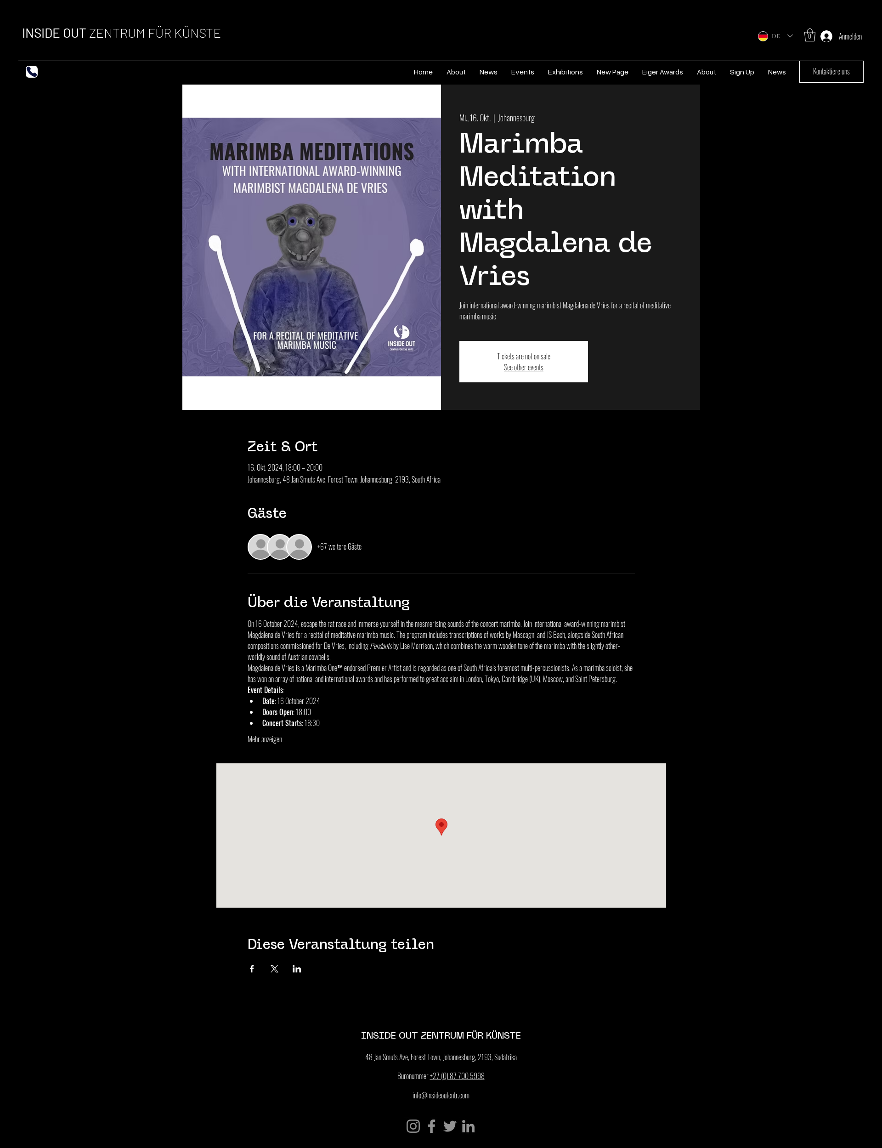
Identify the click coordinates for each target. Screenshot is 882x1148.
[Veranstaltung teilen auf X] (274, 968)
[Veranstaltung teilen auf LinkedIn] (297, 968)
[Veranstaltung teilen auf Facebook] (252, 968)
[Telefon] (32, 72)
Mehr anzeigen (265, 739)
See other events (523, 367)
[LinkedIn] (468, 1126)
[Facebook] (432, 1126)
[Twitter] (450, 1126)
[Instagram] (413, 1126)
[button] (809, 35)
